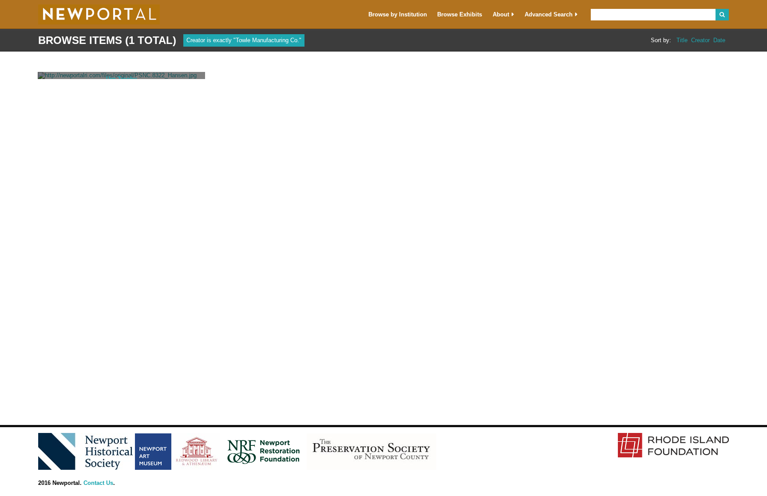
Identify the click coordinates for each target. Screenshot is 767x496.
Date (719, 40)
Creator (700, 40)
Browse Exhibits (459, 14)
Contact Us (98, 483)
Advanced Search (549, 14)
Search (722, 14)
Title (682, 40)
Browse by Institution (397, 14)
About (501, 14)
